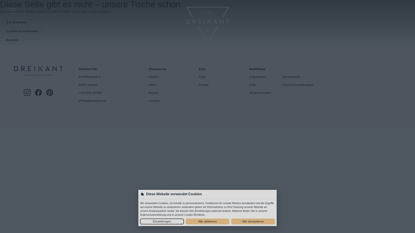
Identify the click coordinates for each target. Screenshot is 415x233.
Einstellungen (162, 221)
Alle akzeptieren (253, 221)
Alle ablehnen (207, 221)
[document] (207, 116)
